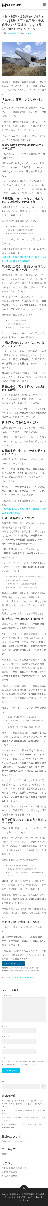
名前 (5, 1026)
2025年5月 (6, 1154)
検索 (3, 1082)
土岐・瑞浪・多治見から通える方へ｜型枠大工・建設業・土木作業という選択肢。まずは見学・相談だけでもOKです (23, 1103)
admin (29, 33)
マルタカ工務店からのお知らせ (23, 977)
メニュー (44, 5)
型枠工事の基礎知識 (9, 1176)
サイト (4, 1047)
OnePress (31, 1197)
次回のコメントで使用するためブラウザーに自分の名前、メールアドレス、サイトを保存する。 (23, 1063)
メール (6, 1036)
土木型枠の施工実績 (9, 1172)
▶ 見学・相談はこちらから (13, 964)
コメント (6, 995)
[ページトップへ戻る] (24, 1188)
